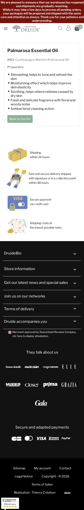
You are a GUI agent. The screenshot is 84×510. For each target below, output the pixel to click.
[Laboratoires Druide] (26, 29)
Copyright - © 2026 (55, 476)
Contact (65, 468)
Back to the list (20, 119)
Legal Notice (24, 476)
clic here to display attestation (30, 336)
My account (42, 468)
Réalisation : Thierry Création (34, 492)
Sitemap (19, 468)
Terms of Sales (42, 484)
